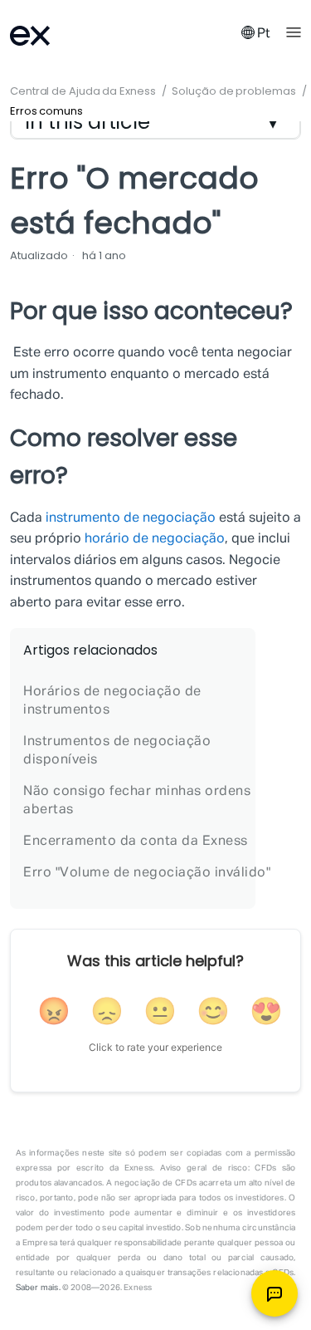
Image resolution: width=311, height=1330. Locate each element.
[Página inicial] (51, 33)
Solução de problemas (233, 91)
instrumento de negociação (131, 518)
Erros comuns (46, 111)
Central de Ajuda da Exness (84, 91)
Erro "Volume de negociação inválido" (146, 873)
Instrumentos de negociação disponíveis (117, 751)
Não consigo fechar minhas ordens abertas (136, 801)
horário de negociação (155, 539)
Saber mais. (38, 1287)
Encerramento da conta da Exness (135, 841)
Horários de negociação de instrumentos (112, 701)
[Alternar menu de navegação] (293, 31)
